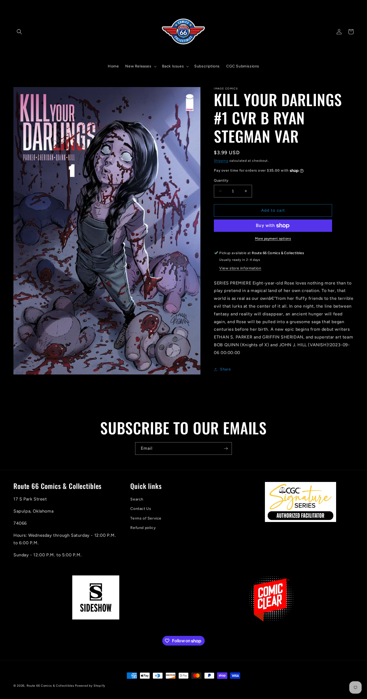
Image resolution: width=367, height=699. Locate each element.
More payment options (273, 238)
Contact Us (140, 509)
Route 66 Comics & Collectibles (50, 685)
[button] (19, 32)
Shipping (221, 161)
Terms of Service (145, 518)
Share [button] (225, 369)
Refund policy (143, 528)
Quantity (221, 180)
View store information (240, 268)
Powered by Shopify (90, 685)
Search (136, 499)
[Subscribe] (226, 448)
